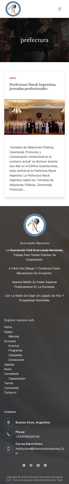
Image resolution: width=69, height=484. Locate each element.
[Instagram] (24, 465)
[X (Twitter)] (38, 465)
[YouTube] (45, 465)
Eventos (13, 346)
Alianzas (13, 336)
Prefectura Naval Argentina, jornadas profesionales (33, 87)
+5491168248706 (27, 436)
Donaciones (16, 359)
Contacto (10, 392)
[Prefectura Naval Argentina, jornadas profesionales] (34, 117)
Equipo (8, 332)
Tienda (8, 383)
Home (8, 327)
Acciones (10, 341)
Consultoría (11, 373)
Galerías (9, 364)
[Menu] (59, 8)
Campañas (15, 355)
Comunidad (11, 388)
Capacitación (16, 378)
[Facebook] (31, 465)
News (13, 78)
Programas (15, 350)
